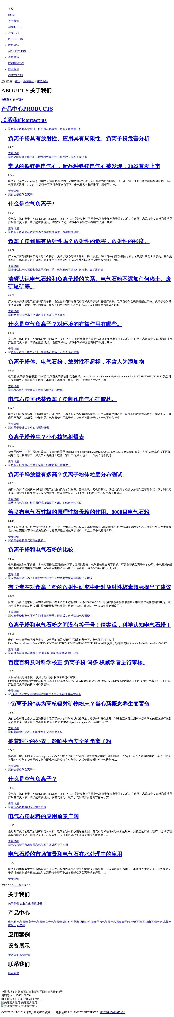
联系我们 (13, 973)
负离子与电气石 (100, 921)
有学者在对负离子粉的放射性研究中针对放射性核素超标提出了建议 (89, 587)
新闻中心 (28, 81)
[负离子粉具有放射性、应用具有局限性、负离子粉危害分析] (45, 129)
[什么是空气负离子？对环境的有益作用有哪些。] (38, 314)
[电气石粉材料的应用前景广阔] (27, 807)
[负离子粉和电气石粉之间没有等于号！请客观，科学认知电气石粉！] (50, 615)
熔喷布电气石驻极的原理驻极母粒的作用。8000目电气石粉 (79, 512)
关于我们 (13, 903)
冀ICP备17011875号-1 (112, 1012)
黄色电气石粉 (37, 921)
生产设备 (13, 955)
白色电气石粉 (54, 921)
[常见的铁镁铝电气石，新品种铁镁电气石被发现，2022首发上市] (47, 156)
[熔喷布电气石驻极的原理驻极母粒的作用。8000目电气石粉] (45, 502)
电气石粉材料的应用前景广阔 (43, 816)
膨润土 (12, 925)
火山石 (149, 921)
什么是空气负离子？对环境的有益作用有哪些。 (65, 324)
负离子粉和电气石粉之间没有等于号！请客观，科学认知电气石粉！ (89, 625)
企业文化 (25, 903)
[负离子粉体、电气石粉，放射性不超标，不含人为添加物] (43, 352)
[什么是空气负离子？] (21, 769)
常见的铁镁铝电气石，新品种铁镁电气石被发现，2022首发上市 (84, 166)
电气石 (12, 921)
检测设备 (25, 955)
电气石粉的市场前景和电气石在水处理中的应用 (65, 854)
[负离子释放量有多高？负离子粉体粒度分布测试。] (39, 465)
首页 (17, 81)
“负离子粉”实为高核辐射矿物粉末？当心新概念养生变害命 (79, 704)
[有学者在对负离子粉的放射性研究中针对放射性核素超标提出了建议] (50, 578)
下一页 (17, 885)
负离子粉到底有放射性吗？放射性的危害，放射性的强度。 (79, 241)
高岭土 (167, 921)
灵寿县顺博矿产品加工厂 (31, 982)
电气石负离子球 (120, 921)
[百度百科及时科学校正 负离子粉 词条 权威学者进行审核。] (44, 653)
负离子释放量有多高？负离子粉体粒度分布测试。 (68, 474)
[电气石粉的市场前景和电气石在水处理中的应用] (38, 844)
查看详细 (13, 153)
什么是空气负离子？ (32, 779)
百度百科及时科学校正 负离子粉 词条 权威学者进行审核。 (78, 662)
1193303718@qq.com (28, 998)
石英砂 (21, 925)
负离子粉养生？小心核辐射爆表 (46, 437)
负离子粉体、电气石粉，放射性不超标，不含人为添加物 (76, 362)
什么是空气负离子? (31, 204)
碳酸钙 (158, 921)
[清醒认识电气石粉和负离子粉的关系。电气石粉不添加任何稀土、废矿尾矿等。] (57, 269)
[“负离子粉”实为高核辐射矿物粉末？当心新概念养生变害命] (44, 694)
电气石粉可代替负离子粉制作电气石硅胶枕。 (62, 399)
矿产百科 (42, 81)
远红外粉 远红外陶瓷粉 (76, 921)
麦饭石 (134, 921)
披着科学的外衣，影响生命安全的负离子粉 (59, 741)
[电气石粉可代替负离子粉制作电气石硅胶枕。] (36, 389)
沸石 (142, 921)
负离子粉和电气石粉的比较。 (43, 549)
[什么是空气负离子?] (21, 194)
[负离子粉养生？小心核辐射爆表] (28, 427)
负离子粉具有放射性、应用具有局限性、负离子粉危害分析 (79, 138)
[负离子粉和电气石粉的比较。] (27, 540)
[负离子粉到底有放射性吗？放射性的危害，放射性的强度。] (45, 232)
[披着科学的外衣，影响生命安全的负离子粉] (35, 731)
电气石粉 (22, 921)
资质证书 (36, 903)
